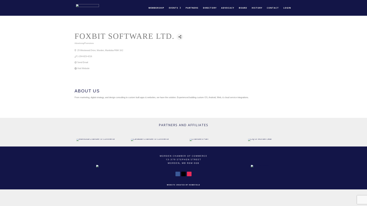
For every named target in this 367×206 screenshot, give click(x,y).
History (257, 7)
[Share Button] (180, 37)
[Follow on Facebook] (177, 174)
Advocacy (227, 7)
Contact (273, 7)
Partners (192, 7)
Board (243, 7)
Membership (156, 7)
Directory (210, 7)
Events (173, 7)
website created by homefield (183, 185)
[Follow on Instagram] (189, 174)
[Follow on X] (183, 174)
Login (287, 7)
